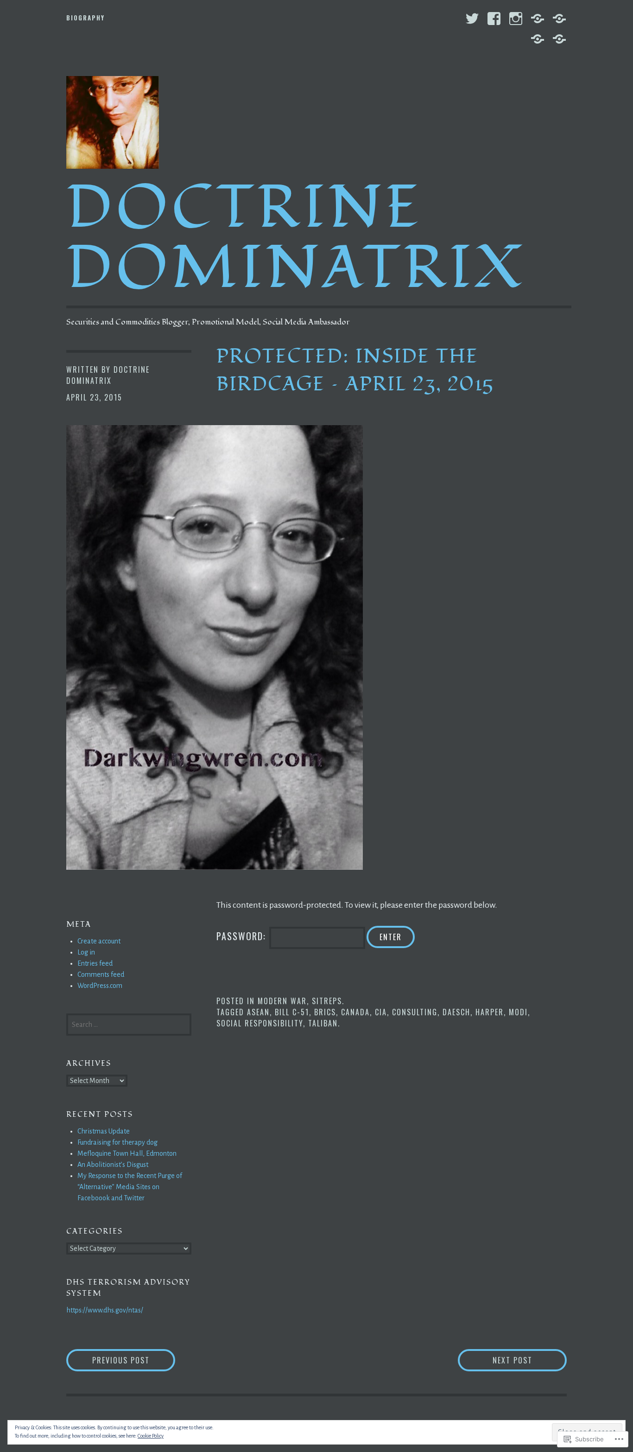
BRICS (325, 1012)
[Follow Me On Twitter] (472, 18)
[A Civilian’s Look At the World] (537, 18)
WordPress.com (99, 985)
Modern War (282, 1000)
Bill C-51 (292, 1012)
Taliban (323, 1023)
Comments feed (100, 974)
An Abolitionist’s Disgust (112, 1164)
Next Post (495, 1360)
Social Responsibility (259, 1023)
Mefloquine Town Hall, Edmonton (127, 1153)
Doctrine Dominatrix (296, 238)
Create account (98, 941)
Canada (355, 1012)
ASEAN (258, 1012)
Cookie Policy (151, 1436)
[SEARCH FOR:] (128, 1023)
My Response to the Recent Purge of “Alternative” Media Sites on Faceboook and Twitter (129, 1187)
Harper (489, 1012)
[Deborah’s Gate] (537, 39)
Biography (85, 17)
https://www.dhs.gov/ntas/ (104, 1310)
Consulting (414, 1012)
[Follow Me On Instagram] (515, 18)
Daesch (456, 1012)
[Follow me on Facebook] (494, 18)
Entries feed (95, 963)
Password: (242, 936)
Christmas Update (103, 1131)
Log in (86, 952)
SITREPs (327, 1000)
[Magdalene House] (559, 39)
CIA (381, 1012)
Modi (518, 1012)
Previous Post (108, 1360)
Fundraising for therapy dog (117, 1142)
